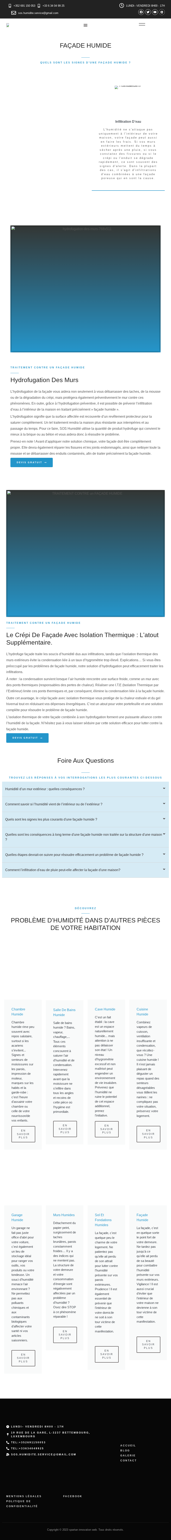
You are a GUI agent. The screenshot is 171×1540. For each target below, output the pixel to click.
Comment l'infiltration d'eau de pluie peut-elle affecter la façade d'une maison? (62, 870)
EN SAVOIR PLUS (23, 1134)
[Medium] (162, 12)
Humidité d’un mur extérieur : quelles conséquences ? (45, 789)
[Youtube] (155, 12)
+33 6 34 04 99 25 (53, 5)
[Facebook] (141, 12)
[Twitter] (148, 12)
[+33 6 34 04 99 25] (39, 5)
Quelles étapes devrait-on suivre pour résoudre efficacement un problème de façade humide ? (74, 855)
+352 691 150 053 (24, 5)
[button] (85, 789)
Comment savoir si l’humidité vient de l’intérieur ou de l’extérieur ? (53, 804)
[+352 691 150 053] (10, 5)
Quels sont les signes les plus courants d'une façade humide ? (51, 819)
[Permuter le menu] (85, 25)
